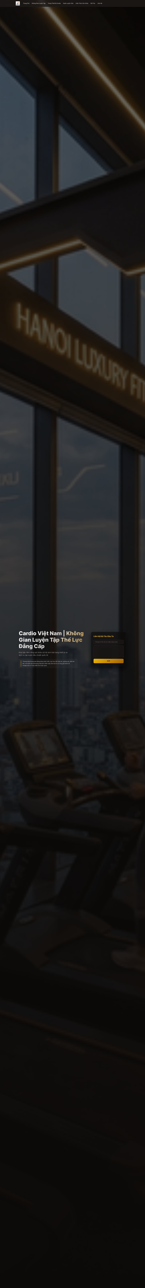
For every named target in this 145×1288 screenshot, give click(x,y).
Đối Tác (93, 3)
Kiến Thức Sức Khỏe (82, 3)
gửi (108, 661)
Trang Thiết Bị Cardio (54, 3)
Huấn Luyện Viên (68, 3)
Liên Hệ (100, 3)
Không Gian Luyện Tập (38, 3)
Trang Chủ (26, 3)
